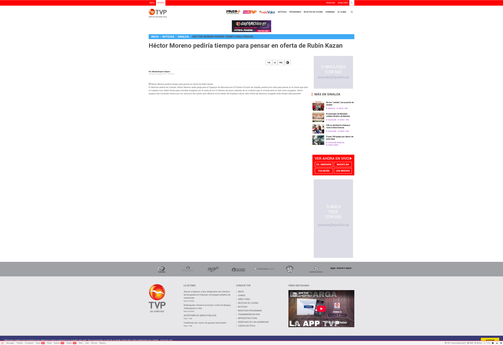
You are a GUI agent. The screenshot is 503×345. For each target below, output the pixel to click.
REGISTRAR (343, 3)
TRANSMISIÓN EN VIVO (249, 314)
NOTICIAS (282, 12)
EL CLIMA (342, 12)
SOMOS (241, 295)
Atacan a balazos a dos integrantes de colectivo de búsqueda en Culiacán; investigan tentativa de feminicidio (207, 294)
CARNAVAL (330, 12)
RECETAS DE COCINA (313, 12)
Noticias (168, 36)
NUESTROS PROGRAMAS (250, 310)
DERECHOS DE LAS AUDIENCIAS (253, 322)
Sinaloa (183, 36)
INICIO (152, 3)
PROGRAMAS (295, 12)
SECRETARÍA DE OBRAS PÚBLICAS (200, 315)
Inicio (155, 36)
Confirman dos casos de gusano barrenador (205, 323)
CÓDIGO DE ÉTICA (246, 326)
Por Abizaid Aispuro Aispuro (159, 72)
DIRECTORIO (244, 299)
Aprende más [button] (166, 340)
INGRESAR (330, 3)
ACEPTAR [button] (490, 340)
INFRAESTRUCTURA (247, 318)
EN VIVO (160, 3)
